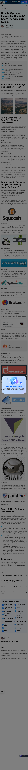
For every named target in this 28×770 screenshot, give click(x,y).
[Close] (26, 375)
